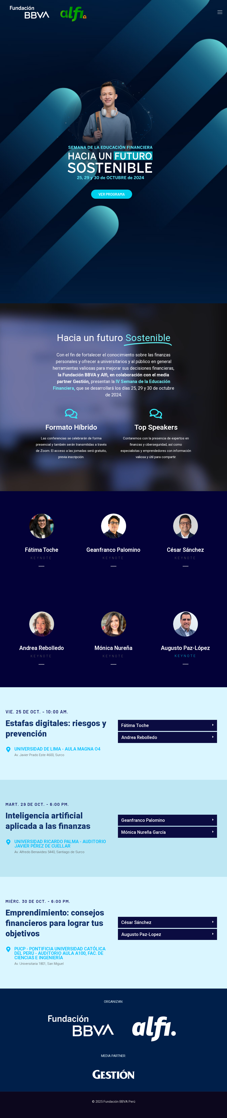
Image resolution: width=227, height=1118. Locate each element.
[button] (167, 725)
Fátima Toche (135, 725)
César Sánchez (136, 922)
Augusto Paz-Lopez (141, 934)
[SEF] (48, 12)
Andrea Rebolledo (139, 737)
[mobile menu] (220, 12)
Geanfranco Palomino (143, 820)
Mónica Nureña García (143, 832)
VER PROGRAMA (111, 194)
